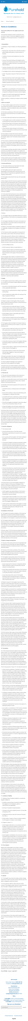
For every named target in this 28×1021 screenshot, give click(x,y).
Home (2, 21)
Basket (25, 1)
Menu (4, 1)
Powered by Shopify (18, 1015)
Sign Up (24, 1007)
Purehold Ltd (10, 1015)
